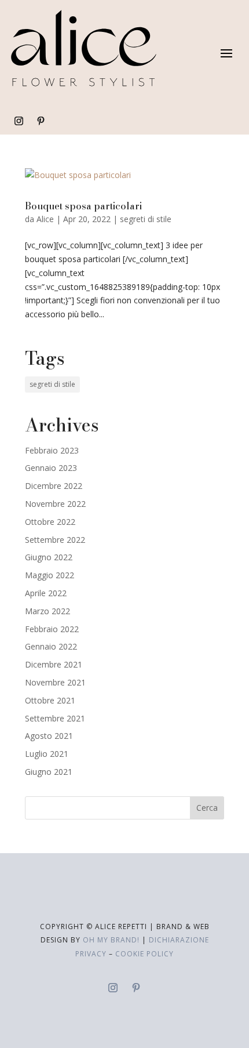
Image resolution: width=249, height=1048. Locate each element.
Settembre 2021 (55, 718)
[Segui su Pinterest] (40, 121)
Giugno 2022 (48, 557)
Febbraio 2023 (52, 450)
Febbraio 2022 (52, 628)
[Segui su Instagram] (18, 121)
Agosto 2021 (49, 735)
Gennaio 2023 (51, 467)
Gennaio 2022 (51, 646)
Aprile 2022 (46, 593)
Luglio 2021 (46, 753)
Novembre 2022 (55, 503)
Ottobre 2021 (50, 700)
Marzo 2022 (47, 611)
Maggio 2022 (49, 575)
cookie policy (144, 954)
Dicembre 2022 (53, 485)
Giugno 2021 (48, 771)
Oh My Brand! (111, 940)
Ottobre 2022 (50, 521)
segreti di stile (145, 218)
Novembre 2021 (55, 682)
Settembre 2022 (55, 539)
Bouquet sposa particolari (83, 206)
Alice (45, 218)
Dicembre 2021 (53, 664)
